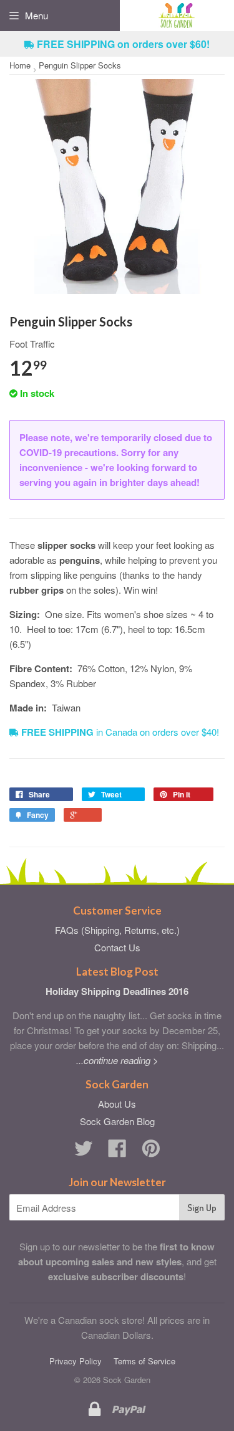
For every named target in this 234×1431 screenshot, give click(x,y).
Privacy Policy (75, 1361)
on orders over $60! (123, 44)
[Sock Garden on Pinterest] (151, 1151)
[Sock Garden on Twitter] (83, 1151)
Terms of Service (144, 1361)
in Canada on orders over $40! (120, 731)
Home (20, 65)
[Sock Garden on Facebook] (117, 1151)
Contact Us (117, 947)
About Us (117, 1103)
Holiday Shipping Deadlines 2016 (117, 991)
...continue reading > (117, 1060)
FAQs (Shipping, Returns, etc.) (117, 929)
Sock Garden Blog (117, 1121)
